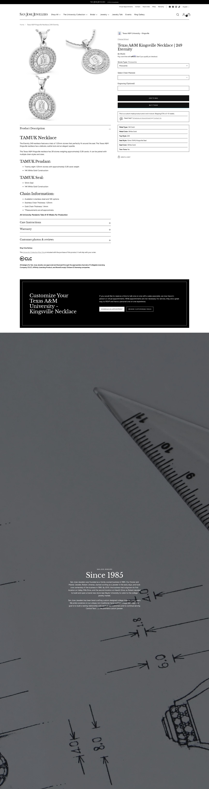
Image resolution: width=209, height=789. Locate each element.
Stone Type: (127, 62)
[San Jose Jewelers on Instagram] (176, 7)
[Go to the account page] (182, 14)
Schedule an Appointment (142, 118)
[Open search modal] (177, 14)
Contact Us (157, 118)
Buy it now (153, 105)
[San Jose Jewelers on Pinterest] (173, 7)
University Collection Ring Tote (34, 252)
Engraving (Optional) (126, 83)
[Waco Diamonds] (113, 2)
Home (22, 25)
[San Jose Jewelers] (98, 2)
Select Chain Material (126, 73)
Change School (123, 39)
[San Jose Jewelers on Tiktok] (179, 7)
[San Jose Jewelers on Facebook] (170, 7)
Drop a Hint (125, 157)
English (185, 7)
